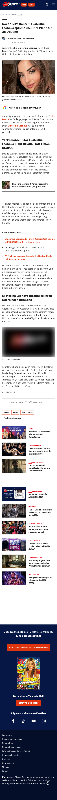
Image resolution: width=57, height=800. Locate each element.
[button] (28, 402)
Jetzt (24, 4)
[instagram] (44, 721)
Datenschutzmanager (11, 747)
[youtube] (34, 721)
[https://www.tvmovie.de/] (11, 4)
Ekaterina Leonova (17, 125)
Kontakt (5, 771)
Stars (19, 14)
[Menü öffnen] (53, 4)
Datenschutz (7, 743)
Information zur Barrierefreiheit (16, 751)
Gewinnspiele (8, 763)
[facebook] (13, 721)
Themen (6, 767)
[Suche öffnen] (47, 5)
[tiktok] (23, 721)
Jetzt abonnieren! (28, 703)
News (13, 14)
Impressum (7, 735)
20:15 (31, 4)
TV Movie (6, 14)
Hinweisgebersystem (11, 755)
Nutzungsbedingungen (12, 739)
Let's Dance (27, 412)
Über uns (6, 759)
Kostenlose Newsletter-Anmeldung (28, 647)
